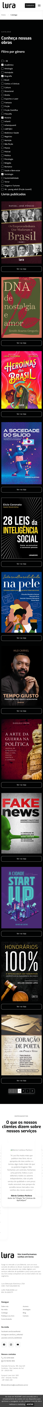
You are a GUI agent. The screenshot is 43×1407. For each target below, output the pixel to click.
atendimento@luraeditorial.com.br (16, 1385)
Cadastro (30, 5)
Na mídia (4, 1310)
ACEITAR (30, 1404)
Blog (24, 1313)
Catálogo (4, 1313)
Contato (25, 1316)
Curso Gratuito (6, 1319)
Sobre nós (4, 1306)
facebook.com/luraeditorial (10, 1331)
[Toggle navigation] (39, 5)
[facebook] (4, 1344)
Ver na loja (21, 269)
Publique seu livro (7, 1316)
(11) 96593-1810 (9, 1361)
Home (3, 15)
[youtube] (18, 1344)
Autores (26, 1306)
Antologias (27, 1310)
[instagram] (11, 1344)
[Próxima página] (27, 1091)
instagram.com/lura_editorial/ (12, 1335)
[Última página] (32, 1091)
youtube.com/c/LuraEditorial (11, 1338)
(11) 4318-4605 (8, 1358)
